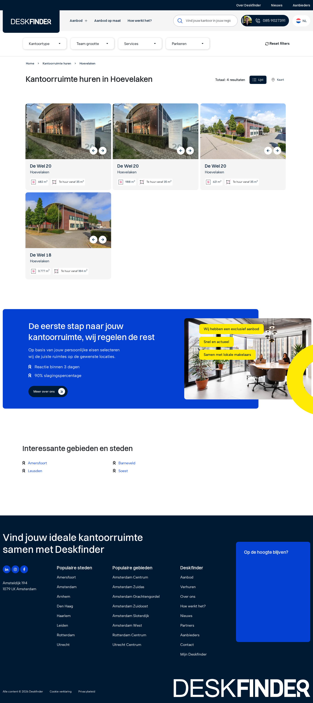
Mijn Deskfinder (193, 654)
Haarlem (64, 616)
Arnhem (63, 596)
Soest (123, 471)
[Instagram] (15, 569)
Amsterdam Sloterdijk (131, 616)
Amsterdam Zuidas (128, 587)
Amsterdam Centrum (130, 577)
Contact (187, 644)
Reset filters (279, 43)
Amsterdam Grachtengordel (136, 596)
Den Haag (65, 606)
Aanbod (76, 20)
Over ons (187, 596)
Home (30, 63)
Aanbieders (301, 5)
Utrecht (63, 644)
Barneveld (126, 463)
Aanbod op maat (107, 20)
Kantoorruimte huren (57, 63)
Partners (187, 625)
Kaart (280, 80)
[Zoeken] (180, 20)
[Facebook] (24, 569)
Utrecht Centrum (127, 644)
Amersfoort (37, 463)
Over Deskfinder (248, 5)
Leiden (62, 625)
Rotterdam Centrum (129, 635)
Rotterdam (66, 635)
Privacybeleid (86, 691)
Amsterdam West (127, 625)
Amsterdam (67, 587)
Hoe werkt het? (140, 20)
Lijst (260, 80)
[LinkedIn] (7, 569)
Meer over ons (44, 391)
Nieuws (277, 5)
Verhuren (188, 587)
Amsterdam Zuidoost (130, 606)
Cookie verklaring (60, 691)
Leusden (35, 471)
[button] (44, 43)
